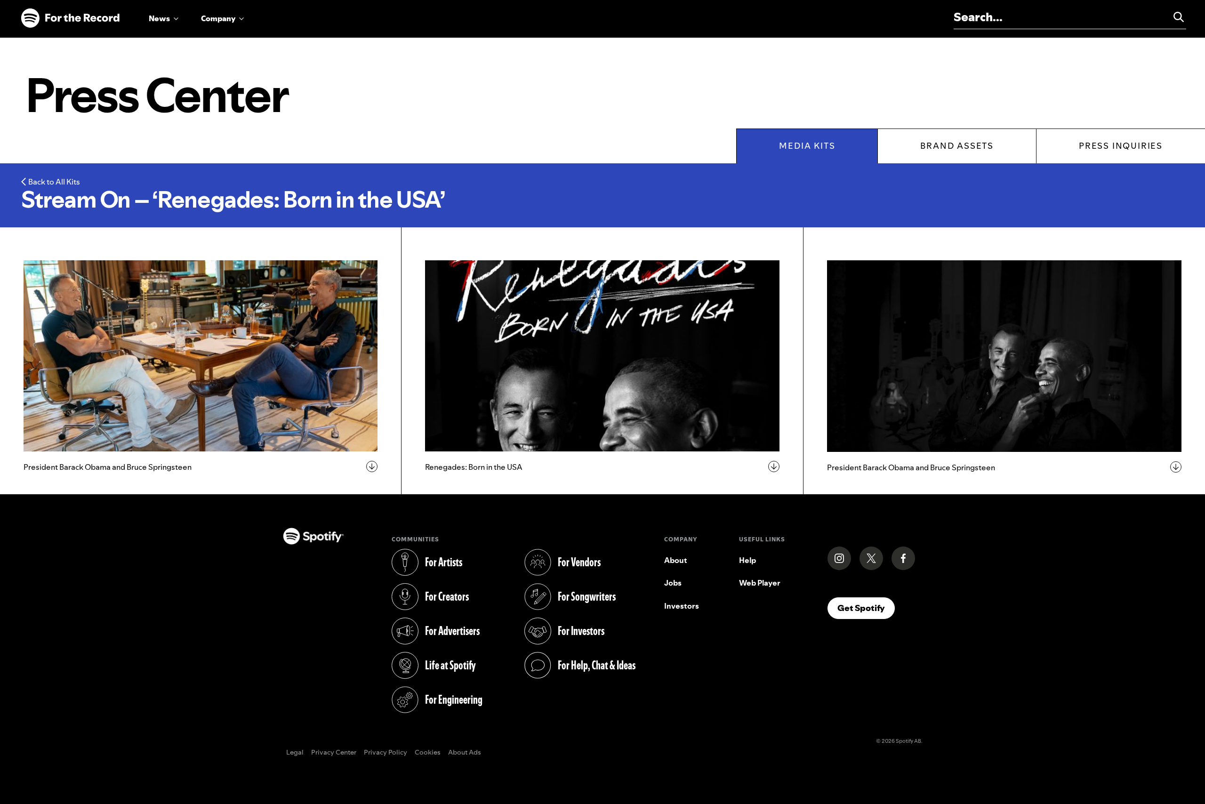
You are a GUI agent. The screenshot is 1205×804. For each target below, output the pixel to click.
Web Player (759, 583)
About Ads (464, 752)
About (675, 560)
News (159, 18)
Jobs (673, 583)
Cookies (428, 752)
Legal (295, 752)
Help (747, 560)
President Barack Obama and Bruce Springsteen (108, 467)
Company (218, 18)
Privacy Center (333, 752)
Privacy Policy (385, 752)
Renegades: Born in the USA (473, 467)
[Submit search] (1174, 17)
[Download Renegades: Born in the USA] (602, 355)
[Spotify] (70, 18)
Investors (681, 606)
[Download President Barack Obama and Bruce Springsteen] (201, 355)
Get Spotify (866, 608)
